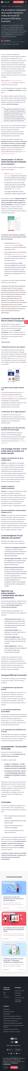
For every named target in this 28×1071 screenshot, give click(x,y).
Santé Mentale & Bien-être (10, 1021)
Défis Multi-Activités (8, 1011)
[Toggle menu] (26, 2)
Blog (9, 6)
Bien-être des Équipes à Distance (12, 1016)
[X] (14, 1053)
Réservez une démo (18, 2)
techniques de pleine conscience (10, 396)
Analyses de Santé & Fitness (11, 1029)
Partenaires (18, 993)
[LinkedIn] (9, 1053)
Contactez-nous (19, 997)
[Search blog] (26, 322)
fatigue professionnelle (20, 358)
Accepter (14, 1067)
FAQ (4, 994)
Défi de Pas (6, 1009)
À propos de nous (19, 990)
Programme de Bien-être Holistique (12, 1023)
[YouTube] (16, 1053)
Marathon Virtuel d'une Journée (11, 1031)
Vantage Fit (4, 6)
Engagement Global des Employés (12, 1018)
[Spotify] (19, 1053)
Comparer (6, 997)
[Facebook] (11, 1053)
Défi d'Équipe (6, 1014)
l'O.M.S (2, 71)
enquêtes (10, 720)
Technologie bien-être (17, 6)
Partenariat (18, 995)
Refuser (6, 1067)
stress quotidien (16, 189)
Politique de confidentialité (10, 1063)
